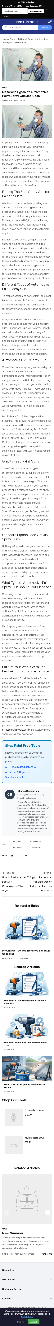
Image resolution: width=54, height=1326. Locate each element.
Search (45, 27)
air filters (17, 841)
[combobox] (27, 27)
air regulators (35, 841)
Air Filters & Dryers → (17, 772)
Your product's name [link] (34, 1110)
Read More (47, 1254)
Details (6, 16)
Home (5, 39)
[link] (14, 1117)
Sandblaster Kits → (16, 777)
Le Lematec (18, 848)
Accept (33, 1322)
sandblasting (37, 848)
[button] (48, 1212)
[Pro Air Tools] (27, 22)
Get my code (36, 11)
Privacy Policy (27, 1316)
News (12, 39)
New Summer (13, 1233)
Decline (20, 1322)
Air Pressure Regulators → (20, 766)
